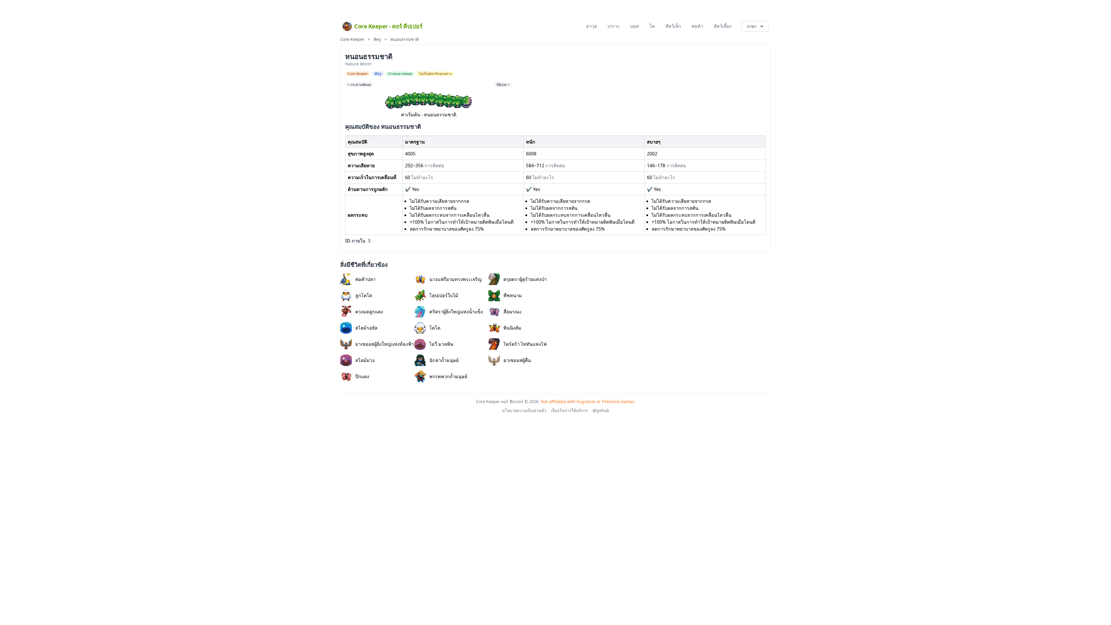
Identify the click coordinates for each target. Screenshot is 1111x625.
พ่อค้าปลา (365, 279)
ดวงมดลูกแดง (369, 311)
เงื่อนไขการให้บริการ (569, 410)
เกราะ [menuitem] (614, 26)
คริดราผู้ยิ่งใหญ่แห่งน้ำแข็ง (456, 311)
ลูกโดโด (363, 295)
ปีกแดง (362, 376)
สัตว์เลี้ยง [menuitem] (722, 26)
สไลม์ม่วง (365, 360)
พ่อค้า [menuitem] (697, 26)
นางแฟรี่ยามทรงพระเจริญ (455, 279)
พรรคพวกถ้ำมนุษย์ (448, 376)
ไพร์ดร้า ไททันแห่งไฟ (525, 344)
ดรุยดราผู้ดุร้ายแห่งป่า (525, 279)
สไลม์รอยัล (366, 328)
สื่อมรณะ (512, 311)
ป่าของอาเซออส (400, 73)
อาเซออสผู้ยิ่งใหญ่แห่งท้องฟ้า (384, 344)
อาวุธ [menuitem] (591, 26)
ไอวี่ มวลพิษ (441, 344)
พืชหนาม (512, 295)
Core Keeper (352, 39)
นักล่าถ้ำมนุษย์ (444, 360)
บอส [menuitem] (634, 26)
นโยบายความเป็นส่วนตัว (524, 410)
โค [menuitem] (652, 26)
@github (601, 410)
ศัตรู (377, 39)
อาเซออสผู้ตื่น (517, 360)
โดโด (434, 328)
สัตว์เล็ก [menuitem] (673, 26)
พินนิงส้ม (512, 328)
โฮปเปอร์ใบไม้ (443, 295)
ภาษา (752, 26)
